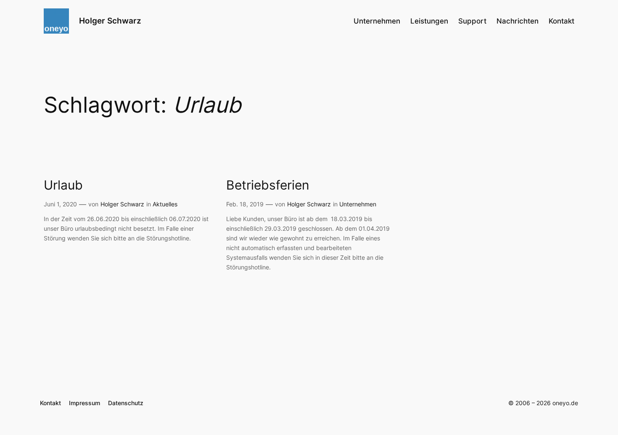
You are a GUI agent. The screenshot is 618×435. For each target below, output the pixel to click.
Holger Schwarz (110, 21)
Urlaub (63, 185)
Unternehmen (357, 204)
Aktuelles (165, 204)
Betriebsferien (267, 185)
